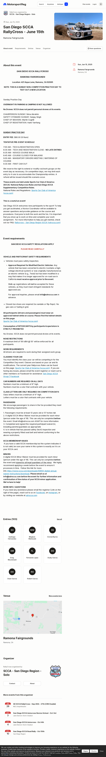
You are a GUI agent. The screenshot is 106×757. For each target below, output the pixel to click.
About (32, 683)
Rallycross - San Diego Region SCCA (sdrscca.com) (38, 222)
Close (102, 751)
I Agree (85, 751)
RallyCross (13, 12)
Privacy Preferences (44, 755)
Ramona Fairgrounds (13, 38)
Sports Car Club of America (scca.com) (20, 321)
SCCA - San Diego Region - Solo (22, 14)
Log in (94, 4)
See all (59, 519)
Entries (30, 48)
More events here (55, 596)
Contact (12, 683)
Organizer (47, 48)
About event (8, 48)
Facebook (40, 493)
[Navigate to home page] (14, 4)
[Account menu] (101, 4)
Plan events (86, 4)
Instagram (53, 493)
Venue (38, 48)
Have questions (95, 48)
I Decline (94, 751)
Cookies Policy (60, 753)
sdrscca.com (31, 495)
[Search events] (66, 4)
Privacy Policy (72, 753)
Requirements (20, 48)
